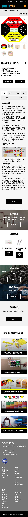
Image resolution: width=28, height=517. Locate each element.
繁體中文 (21, 1)
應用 (3, 490)
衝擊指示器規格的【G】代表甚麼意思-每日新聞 (13, 431)
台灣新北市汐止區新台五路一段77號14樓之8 (14, 446)
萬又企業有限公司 (8, 443)
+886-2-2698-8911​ (9, 452)
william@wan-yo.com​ (11, 454)
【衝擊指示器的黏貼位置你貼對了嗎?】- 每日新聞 (12, 372)
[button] (25, 2)
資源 (16, 467)
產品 (6, 10)
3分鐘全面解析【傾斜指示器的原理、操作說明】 (13, 353)
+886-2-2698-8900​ (9, 450)
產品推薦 (13, 224)
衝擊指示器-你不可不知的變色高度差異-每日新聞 (13, 411)
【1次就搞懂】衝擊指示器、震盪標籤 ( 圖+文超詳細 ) (13, 392)
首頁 (2, 10)
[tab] (4, 93)
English (15, 1)
